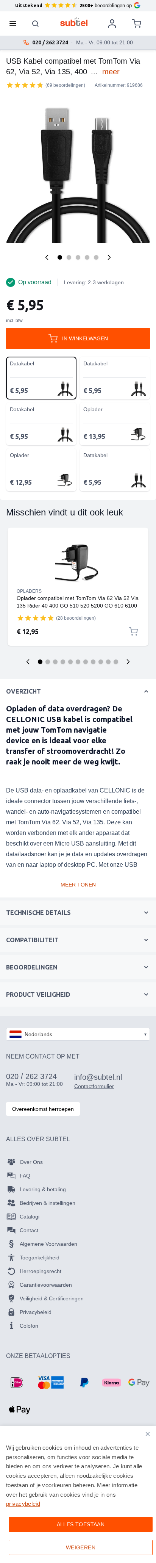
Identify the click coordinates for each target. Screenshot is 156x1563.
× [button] (147, 1434)
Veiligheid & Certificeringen (52, 1298)
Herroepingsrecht (40, 1271)
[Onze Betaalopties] (16, 1382)
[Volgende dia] (128, 661)
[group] (25, 85)
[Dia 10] (108, 662)
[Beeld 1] (59, 257)
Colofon (29, 1326)
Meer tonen (78, 885)
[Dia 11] (116, 662)
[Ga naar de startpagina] (74, 21)
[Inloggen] (112, 23)
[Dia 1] (40, 662)
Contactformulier (94, 1086)
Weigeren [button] (80, 1547)
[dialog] (78, 1494)
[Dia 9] (101, 662)
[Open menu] (15, 23)
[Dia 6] (78, 662)
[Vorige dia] (28, 661)
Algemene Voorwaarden (48, 1244)
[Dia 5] (70, 662)
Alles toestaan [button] (81, 1524)
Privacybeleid (35, 1312)
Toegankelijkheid (39, 1257)
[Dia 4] (63, 662)
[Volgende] (109, 257)
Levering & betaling (43, 1189)
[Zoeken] (35, 23)
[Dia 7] (85, 662)
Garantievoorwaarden (46, 1285)
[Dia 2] (47, 662)
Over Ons (31, 1162)
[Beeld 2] (68, 257)
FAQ (25, 1176)
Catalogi (29, 1217)
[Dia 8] (93, 662)
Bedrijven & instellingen (47, 1203)
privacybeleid (23, 1503)
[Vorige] (47, 257)
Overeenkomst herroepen (43, 1109)
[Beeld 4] (87, 257)
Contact (29, 1230)
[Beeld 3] (78, 257)
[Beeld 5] (96, 257)
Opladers (29, 591)
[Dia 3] (55, 662)
